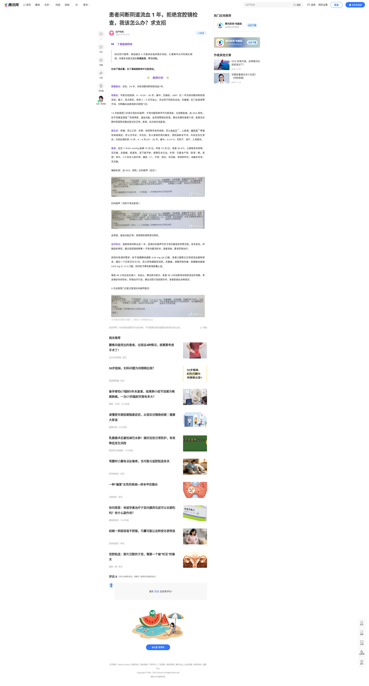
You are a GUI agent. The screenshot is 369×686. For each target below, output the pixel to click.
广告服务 (161, 664)
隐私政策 (144, 664)
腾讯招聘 (170, 664)
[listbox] (158, 452)
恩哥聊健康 (114, 381)
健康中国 (113, 427)
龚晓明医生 (114, 520)
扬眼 (111, 404)
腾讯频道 (197, 664)
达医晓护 (113, 497)
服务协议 (135, 664)
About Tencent (124, 664)
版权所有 (161, 676)
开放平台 (152, 664)
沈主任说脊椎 (115, 357)
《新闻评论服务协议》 (148, 576)
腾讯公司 (154, 676)
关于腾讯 (113, 664)
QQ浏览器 (188, 664)
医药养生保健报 (116, 450)
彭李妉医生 (114, 474)
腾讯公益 (179, 664)
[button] (252, 25)
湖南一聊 (113, 567)
